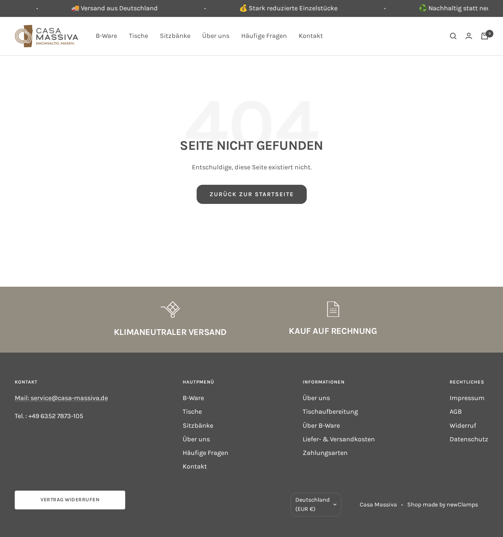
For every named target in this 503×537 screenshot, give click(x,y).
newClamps (462, 504)
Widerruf (463, 425)
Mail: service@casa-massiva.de (61, 398)
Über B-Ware (321, 425)
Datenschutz (469, 439)
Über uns (215, 36)
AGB (456, 411)
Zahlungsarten (325, 453)
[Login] (468, 36)
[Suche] (453, 36)
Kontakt (311, 36)
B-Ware (106, 36)
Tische (138, 36)
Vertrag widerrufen (70, 500)
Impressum (467, 398)
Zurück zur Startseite (252, 194)
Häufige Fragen (264, 36)
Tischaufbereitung (330, 411)
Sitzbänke (175, 36)
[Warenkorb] (484, 36)
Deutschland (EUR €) (312, 504)
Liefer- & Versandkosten (339, 439)
